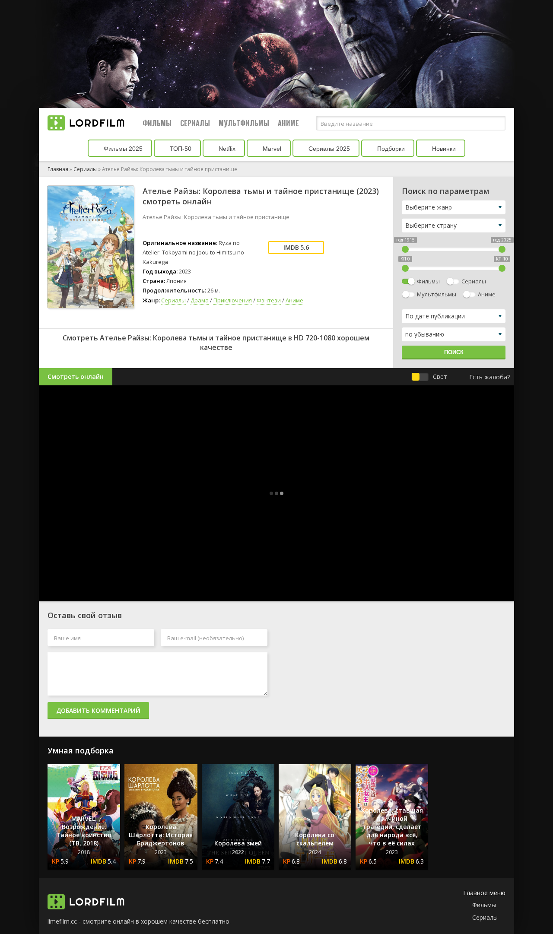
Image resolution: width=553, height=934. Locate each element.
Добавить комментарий (98, 710)
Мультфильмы (244, 123)
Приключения (232, 300)
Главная (58, 169)
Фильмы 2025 (122, 148)
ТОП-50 (179, 148)
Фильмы (157, 123)
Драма (200, 300)
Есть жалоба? (489, 377)
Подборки (390, 148)
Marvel (271, 148)
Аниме (288, 123)
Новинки (443, 148)
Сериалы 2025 (328, 148)
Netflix (226, 148)
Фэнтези (269, 300)
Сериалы (195, 123)
